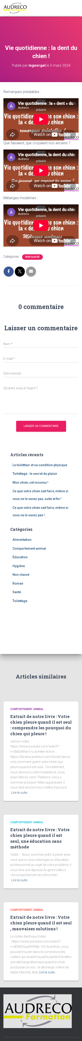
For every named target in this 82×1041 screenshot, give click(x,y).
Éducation (20, 557)
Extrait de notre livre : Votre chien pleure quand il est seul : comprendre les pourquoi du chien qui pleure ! (41, 725)
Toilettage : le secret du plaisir (35, 473)
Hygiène (19, 566)
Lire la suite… (20, 792)
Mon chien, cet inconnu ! (30, 482)
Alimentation (22, 539)
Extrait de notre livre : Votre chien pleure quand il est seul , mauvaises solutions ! (41, 922)
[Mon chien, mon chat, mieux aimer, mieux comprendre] (16, 8)
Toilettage (20, 601)
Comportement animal (29, 548)
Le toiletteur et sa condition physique (40, 465)
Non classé (32, 257)
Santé (17, 592)
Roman (18, 583)
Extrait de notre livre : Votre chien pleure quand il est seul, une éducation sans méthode (39, 838)
